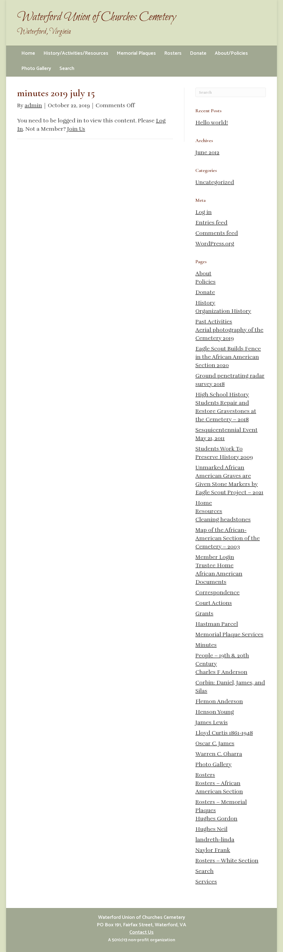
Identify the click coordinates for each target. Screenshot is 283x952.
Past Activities (213, 321)
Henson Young (214, 711)
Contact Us (141, 932)
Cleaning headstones (223, 519)
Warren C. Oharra (218, 753)
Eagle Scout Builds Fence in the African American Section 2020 (228, 357)
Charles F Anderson (221, 672)
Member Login (214, 557)
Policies (205, 281)
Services (206, 881)
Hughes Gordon (216, 818)
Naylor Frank (212, 850)
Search (66, 68)
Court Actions (213, 603)
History (205, 302)
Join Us (76, 128)
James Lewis (211, 722)
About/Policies (231, 53)
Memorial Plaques (136, 53)
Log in (203, 212)
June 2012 (207, 152)
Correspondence (217, 592)
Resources (208, 511)
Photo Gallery (36, 68)
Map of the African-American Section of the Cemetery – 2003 (227, 538)
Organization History (223, 311)
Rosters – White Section (226, 860)
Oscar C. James (214, 743)
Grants (204, 613)
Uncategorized (214, 182)
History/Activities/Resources (75, 53)
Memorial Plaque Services (229, 634)
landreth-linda (214, 839)
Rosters (173, 53)
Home (28, 53)
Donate (198, 53)
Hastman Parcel (216, 624)
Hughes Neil (211, 829)
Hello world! (211, 122)
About (203, 273)
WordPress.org (214, 243)
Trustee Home (214, 565)
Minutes (206, 645)
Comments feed (216, 233)
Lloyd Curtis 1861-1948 (224, 732)
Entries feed (211, 222)
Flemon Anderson (219, 701)
